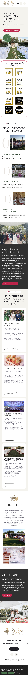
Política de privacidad (14, 659)
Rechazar (11, 672)
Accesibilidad (18, 660)
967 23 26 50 (14, 640)
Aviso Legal (6, 659)
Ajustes (17, 672)
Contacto (13, 660)
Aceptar (4, 672)
